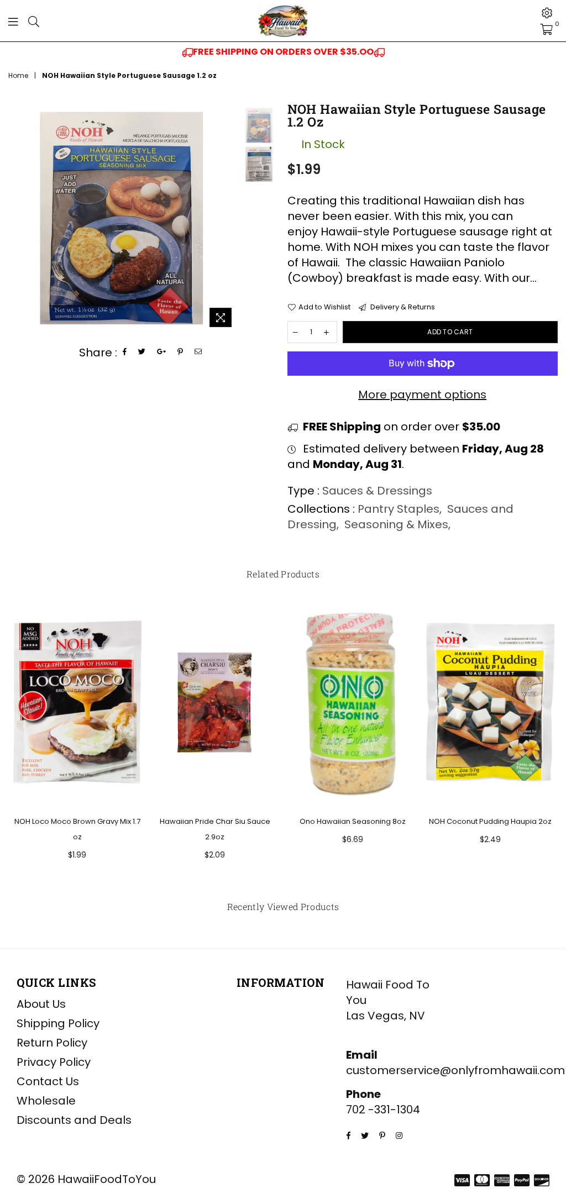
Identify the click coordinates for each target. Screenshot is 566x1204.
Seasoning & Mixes (396, 524)
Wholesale (46, 1100)
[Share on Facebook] (125, 352)
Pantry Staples (398, 509)
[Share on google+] (161, 352)
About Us (41, 1004)
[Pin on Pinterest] (180, 352)
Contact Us (48, 1081)
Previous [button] (18, 218)
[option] (283, 52)
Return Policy (52, 1042)
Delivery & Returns (402, 307)
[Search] (33, 21)
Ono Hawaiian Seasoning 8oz (353, 821)
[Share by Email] (198, 352)
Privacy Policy (54, 1062)
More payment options (422, 394)
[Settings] (547, 12)
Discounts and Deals (74, 1120)
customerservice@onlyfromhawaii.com (455, 1070)
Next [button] (228, 218)
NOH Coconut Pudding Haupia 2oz (490, 821)
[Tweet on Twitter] (142, 352)
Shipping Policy (58, 1023)
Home (18, 75)
